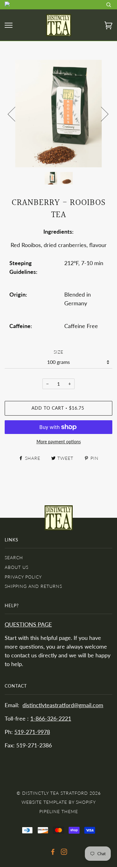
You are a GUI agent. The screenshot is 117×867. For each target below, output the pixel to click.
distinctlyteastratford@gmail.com (62, 705)
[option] (58, 113)
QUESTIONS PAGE (28, 624)
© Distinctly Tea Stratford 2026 (59, 793)
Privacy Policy (23, 576)
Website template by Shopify (59, 802)
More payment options (59, 441)
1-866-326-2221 (50, 718)
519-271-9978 (32, 732)
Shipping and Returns (33, 586)
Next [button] (101, 113)
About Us (16, 567)
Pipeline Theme (58, 811)
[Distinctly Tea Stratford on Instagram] (64, 852)
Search (14, 557)
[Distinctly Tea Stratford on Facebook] (53, 852)
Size (58, 352)
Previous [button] (15, 113)
